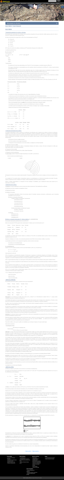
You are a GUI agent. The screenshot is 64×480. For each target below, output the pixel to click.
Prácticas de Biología (35, 467)
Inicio (5, 3)
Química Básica (34, 466)
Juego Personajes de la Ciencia (50, 457)
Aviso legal (32, 477)
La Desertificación (22, 457)
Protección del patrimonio (11, 463)
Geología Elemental (35, 458)
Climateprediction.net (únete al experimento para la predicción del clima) (25, 459)
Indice (62, 6)
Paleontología (34, 457)
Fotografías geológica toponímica (32, 472)
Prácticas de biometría (35, 464)
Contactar (57, 3)
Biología (33, 465)
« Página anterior (28, 451)
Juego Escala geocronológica (49, 458)
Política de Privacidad (38, 477)
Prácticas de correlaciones (36, 463)
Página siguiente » (35, 451)
